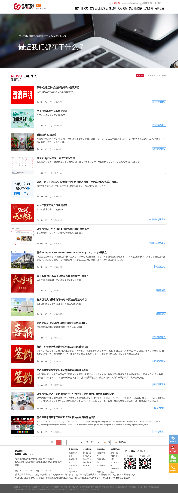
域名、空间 (115, 453)
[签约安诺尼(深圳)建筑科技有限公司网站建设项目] (22, 330)
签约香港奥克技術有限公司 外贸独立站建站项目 (62, 299)
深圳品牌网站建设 (58, 490)
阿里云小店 (26, 487)
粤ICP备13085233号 (112, 478)
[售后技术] (173, 449)
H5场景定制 (87, 462)
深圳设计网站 (142, 487)
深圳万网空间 (100, 487)
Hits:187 (43, 149)
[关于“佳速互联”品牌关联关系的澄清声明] (22, 95)
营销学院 (151, 76)
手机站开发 (87, 453)
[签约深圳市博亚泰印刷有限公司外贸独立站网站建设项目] (22, 425)
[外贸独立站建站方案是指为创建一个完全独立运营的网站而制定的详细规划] (22, 401)
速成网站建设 (73, 460)
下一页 (89, 442)
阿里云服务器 (115, 463)
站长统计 (125, 478)
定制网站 (103, 8)
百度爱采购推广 (101, 460)
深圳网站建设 (159, 102)
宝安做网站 (132, 487)
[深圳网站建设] (23, 5)
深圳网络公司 (127, 474)
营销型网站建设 (73, 467)
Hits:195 (43, 173)
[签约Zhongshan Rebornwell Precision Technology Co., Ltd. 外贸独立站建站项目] (22, 260)
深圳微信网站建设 (72, 490)
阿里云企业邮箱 (115, 457)
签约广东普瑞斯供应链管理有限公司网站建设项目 (62, 347)
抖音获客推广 (101, 467)
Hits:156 (43, 196)
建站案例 (122, 8)
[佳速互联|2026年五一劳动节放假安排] (22, 165)
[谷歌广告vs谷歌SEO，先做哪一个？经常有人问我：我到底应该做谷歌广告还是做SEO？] (22, 189)
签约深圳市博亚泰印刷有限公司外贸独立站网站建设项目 (66, 417)
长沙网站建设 (73, 487)
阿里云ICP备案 (154, 487)
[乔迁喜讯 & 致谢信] (22, 142)
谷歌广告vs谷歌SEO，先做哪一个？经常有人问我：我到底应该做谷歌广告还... (77, 182)
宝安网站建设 (19, 490)
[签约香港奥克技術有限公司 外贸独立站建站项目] (22, 307)
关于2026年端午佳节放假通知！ (53, 111)
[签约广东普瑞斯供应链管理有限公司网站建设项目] (22, 354)
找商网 (34, 487)
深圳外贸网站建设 (157, 219)
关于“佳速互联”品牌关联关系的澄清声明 (58, 87)
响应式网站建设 (73, 454)
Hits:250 (43, 361)
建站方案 (148, 8)
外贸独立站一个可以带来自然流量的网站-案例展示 (63, 229)
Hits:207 (43, 126)
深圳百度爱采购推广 (86, 487)
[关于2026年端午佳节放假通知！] (22, 118)
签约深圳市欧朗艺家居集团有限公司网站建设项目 (62, 370)
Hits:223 (43, 385)
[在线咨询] (173, 439)
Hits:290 (43, 267)
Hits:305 (43, 291)
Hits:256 (43, 243)
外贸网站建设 (96, 490)
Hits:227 (43, 432)
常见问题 (162, 76)
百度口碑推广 (101, 454)
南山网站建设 (30, 490)
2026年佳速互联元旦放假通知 (52, 205)
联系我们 (158, 3)
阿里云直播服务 (115, 470)
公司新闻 (140, 76)
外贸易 (84, 8)
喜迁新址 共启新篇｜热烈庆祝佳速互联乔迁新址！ (63, 276)
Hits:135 (43, 408)
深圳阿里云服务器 (60, 487)
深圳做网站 (110, 487)
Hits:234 (43, 220)
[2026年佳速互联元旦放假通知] (22, 213)
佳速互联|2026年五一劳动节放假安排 (56, 158)
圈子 (139, 8)
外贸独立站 (160, 267)
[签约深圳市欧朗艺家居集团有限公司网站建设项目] (22, 378)
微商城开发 (87, 459)
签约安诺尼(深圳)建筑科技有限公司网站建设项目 (62, 323)
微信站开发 (87, 456)
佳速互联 (161, 290)
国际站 (93, 8)
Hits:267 (43, 314)
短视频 (112, 8)
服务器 (132, 8)
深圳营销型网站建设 (43, 490)
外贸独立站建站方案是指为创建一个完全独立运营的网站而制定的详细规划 (75, 394)
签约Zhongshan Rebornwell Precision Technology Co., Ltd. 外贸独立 (72, 252)
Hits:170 (43, 102)
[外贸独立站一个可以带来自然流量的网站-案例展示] (22, 236)
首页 (77, 8)
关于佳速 (159, 8)
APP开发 (86, 465)
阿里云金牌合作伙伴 (45, 487)
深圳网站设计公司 (107, 474)
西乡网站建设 (85, 490)
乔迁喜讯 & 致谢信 (47, 134)
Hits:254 (43, 338)
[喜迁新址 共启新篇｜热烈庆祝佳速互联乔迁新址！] (22, 283)
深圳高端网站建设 (88, 474)
